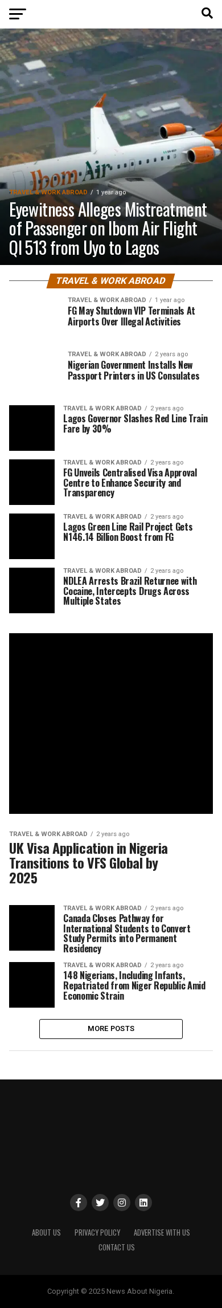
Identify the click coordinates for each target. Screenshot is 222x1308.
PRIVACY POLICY (97, 1232)
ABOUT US (46, 1232)
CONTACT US (116, 1247)
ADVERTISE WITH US (162, 1232)
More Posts (111, 1028)
